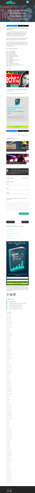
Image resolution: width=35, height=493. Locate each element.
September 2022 (9, 357)
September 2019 (9, 417)
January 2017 (8, 473)
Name (7, 183)
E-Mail (7, 188)
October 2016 (8, 479)
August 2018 (8, 439)
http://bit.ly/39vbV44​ (10, 90)
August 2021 (8, 373)
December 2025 (9, 321)
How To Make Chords (12, 301)
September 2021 (9, 371)
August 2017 (8, 461)
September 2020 (9, 393)
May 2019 (8, 425)
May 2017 (8, 467)
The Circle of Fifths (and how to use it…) (16, 308)
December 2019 (9, 411)
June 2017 (8, 465)
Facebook (21, 173)
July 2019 (8, 421)
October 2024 (8, 337)
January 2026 (8, 319)
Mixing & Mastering (10, 229)
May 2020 (8, 401)
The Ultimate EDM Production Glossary (16, 306)
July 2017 (8, 463)
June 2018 (8, 443)
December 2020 (9, 387)
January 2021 (8, 385)
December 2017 (9, 453)
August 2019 (8, 419)
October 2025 (8, 325)
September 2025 (9, 327)
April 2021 (8, 379)
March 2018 (8, 449)
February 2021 (8, 383)
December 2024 (9, 333)
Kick (10, 51)
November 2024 (9, 335)
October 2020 (8, 391)
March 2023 (8, 347)
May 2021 (8, 377)
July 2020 (8, 397)
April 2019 (8, 427)
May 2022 (8, 361)
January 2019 (8, 431)
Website (7, 192)
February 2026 (8, 317)
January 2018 (8, 451)
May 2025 (8, 329)
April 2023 (8, 345)
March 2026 (8, 315)
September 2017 (9, 459)
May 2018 (8, 445)
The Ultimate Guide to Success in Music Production (17, 303)
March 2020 (8, 405)
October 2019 (8, 415)
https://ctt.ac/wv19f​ (24, 93)
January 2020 (8, 409)
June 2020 (8, 399)
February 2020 (8, 407)
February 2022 (8, 365)
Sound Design (9, 235)
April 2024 (8, 339)
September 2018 (9, 437)
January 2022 (8, 367)
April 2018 (8, 447)
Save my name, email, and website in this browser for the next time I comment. (16, 199)
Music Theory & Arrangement (24, 135)
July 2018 (8, 441)
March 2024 (8, 341)
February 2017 (8, 471)
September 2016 (9, 481)
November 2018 (9, 435)
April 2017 (8, 469)
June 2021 (8, 375)
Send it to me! (17, 126)
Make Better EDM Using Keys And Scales (16, 305)
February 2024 (8, 343)
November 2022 (9, 353)
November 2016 (9, 477)
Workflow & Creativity (11, 238)
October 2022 (8, 355)
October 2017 (8, 457)
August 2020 (8, 395)
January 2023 (8, 351)
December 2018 (9, 433)
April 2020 (8, 403)
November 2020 (9, 389)
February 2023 (8, 349)
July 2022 (8, 359)
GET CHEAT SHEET (17, 283)
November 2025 (9, 323)
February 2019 (8, 429)
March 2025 (8, 331)
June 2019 (8, 423)
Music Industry (9, 231)
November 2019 (9, 413)
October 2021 (8, 369)
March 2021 (8, 381)
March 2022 (8, 363)
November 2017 (9, 455)
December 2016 (9, 475)
